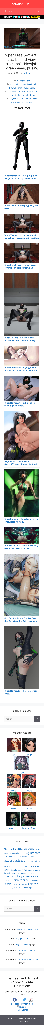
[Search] (37, 719)
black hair (31, 84)
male (35, 876)
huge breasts (33, 870)
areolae (6, 853)
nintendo (9, 880)
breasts (15, 861)
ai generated (27, 849)
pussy (32, 88)
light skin (36, 873)
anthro (37, 849)
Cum (38, 861)
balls (15, 853)
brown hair (25, 861)
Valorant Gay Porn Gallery (27, 929)
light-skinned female (24, 873)
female (15, 866)
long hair (9, 876)
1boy (6, 849)
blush (6, 861)
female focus (27, 866)
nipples (18, 880)
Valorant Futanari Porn (27, 950)
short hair (25, 884)
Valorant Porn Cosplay (27, 959)
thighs (21, 888)
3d (19, 848)
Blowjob (13, 88)
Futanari (13, 870)
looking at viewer (23, 876)
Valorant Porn (22, 3)
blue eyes (34, 857)
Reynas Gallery (23, 944)
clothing (33, 861)
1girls (13, 848)
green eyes (23, 88)
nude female (33, 880)
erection (7, 866)
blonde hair (26, 857)
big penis (9, 857)
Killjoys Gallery (22, 938)
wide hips (28, 888)
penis (8, 883)
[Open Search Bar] (38, 11)
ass (12, 84)
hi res (24, 870)
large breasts (10, 873)
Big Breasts (32, 853)
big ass (20, 853)
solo (30, 883)
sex (19, 884)
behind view (20, 84)
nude (26, 880)
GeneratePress (22, 1021)
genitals (18, 870)
